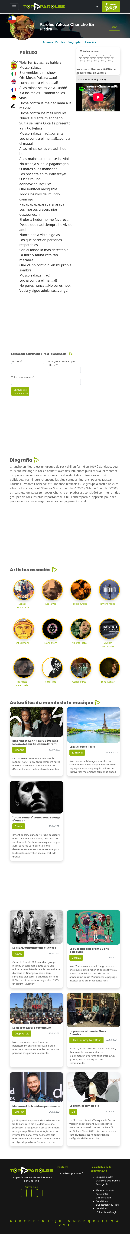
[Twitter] (39, 1193)
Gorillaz (76, 957)
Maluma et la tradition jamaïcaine (36, 1106)
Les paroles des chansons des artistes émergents (108, 1180)
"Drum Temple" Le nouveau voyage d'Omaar (36, 819)
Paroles (60, 42)
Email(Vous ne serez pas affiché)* (61, 363)
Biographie (75, 42)
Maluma (19, 1112)
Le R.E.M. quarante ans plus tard (34, 948)
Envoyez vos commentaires (20, 391)
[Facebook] (23, 1193)
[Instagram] (34, 1193)
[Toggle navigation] (14, 6)
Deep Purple (21, 1033)
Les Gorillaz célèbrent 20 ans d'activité (89, 950)
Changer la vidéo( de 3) (92, 79)
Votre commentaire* (22, 377)
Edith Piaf (77, 752)
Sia (73, 1112)
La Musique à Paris (82, 747)
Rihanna (19, 750)
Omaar (18, 826)
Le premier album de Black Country (87, 1032)
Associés (90, 42)
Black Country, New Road (86, 1040)
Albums (48, 42)
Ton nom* (16, 361)
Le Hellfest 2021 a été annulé (31, 1028)
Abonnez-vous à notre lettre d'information (105, 1194)
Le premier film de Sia (84, 1106)
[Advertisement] (65, 318)
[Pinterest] (29, 1193)
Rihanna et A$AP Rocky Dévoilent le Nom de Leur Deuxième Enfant (35, 742)
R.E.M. (18, 953)
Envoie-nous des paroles (111, 6)
